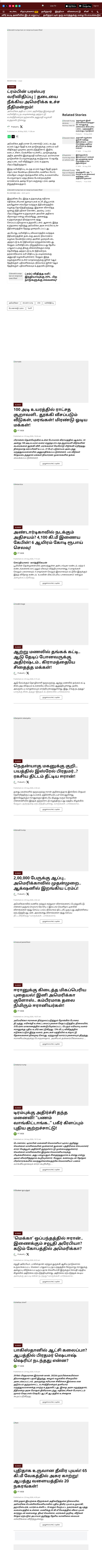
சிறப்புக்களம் (27, 12)
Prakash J (15, 127)
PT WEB (21, 431)
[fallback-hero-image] (68, 123)
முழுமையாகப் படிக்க (51, 464)
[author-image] (8, 127)
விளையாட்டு (74, 12)
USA (38, 303)
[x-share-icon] (13, 138)
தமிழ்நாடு (46, 12)
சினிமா (88, 12)
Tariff (30, 308)
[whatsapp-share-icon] (9, 138)
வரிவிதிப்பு (49, 303)
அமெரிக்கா (13, 303)
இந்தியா (59, 12)
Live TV (53, 6)
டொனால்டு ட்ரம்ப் (16, 308)
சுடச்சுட (13, 12)
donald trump (28, 303)
